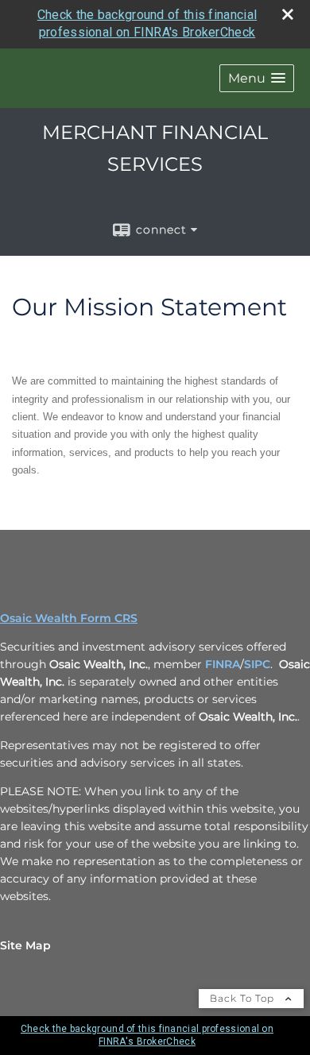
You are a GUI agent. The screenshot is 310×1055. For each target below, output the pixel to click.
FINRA (222, 664)
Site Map (25, 945)
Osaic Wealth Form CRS (69, 618)
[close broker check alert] (287, 14)
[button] (256, 78)
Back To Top (243, 998)
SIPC (257, 664)
